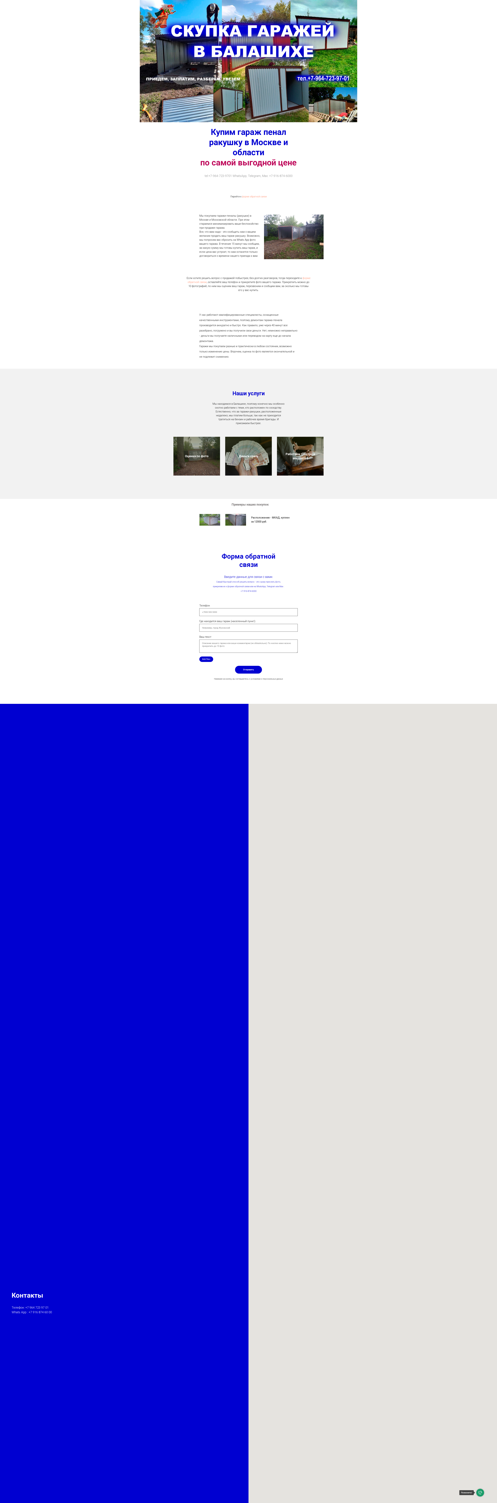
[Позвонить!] (480, 1493)
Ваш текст (205, 636)
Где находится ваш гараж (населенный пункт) (227, 621)
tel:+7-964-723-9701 (218, 176)
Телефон (204, 605)
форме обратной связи (254, 196)
